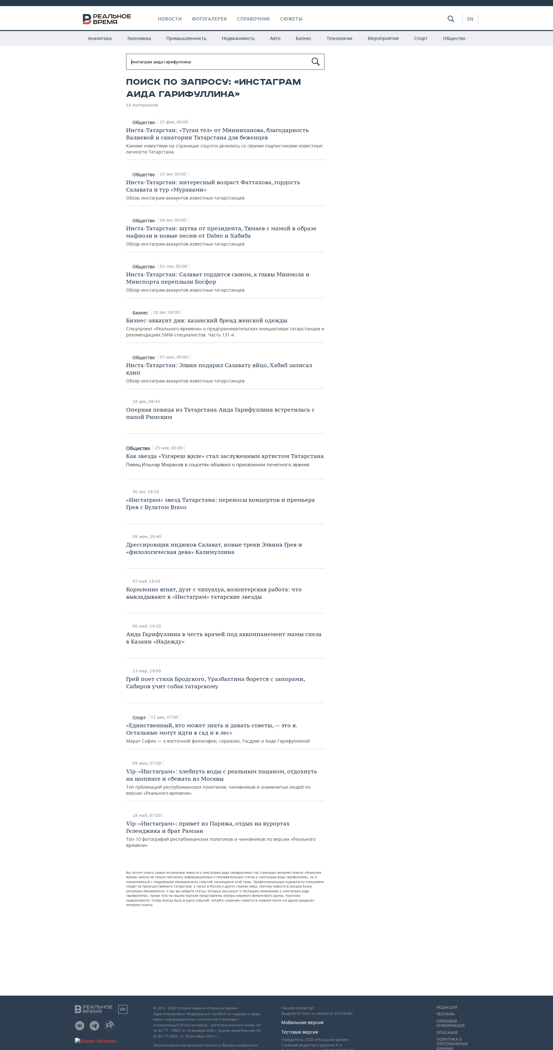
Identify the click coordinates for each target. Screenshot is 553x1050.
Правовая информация (450, 1023)
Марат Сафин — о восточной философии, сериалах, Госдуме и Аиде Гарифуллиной (218, 733)
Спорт (421, 38)
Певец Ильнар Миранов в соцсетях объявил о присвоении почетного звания (225, 460)
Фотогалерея (209, 19)
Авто (275, 38)
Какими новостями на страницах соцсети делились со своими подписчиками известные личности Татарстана (224, 140)
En (470, 19)
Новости (170, 19)
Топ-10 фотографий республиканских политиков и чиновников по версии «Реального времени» (221, 834)
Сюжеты (291, 19)
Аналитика (100, 38)
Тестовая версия (299, 1032)
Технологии (339, 38)
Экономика (139, 38)
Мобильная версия (302, 1022)
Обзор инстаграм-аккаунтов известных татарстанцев (213, 189)
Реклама (445, 1014)
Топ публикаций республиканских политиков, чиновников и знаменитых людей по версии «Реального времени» (221, 782)
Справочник (253, 19)
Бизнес (303, 38)
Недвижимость (238, 38)
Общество (454, 38)
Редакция (447, 1007)
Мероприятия (383, 38)
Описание (447, 1032)
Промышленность (186, 38)
